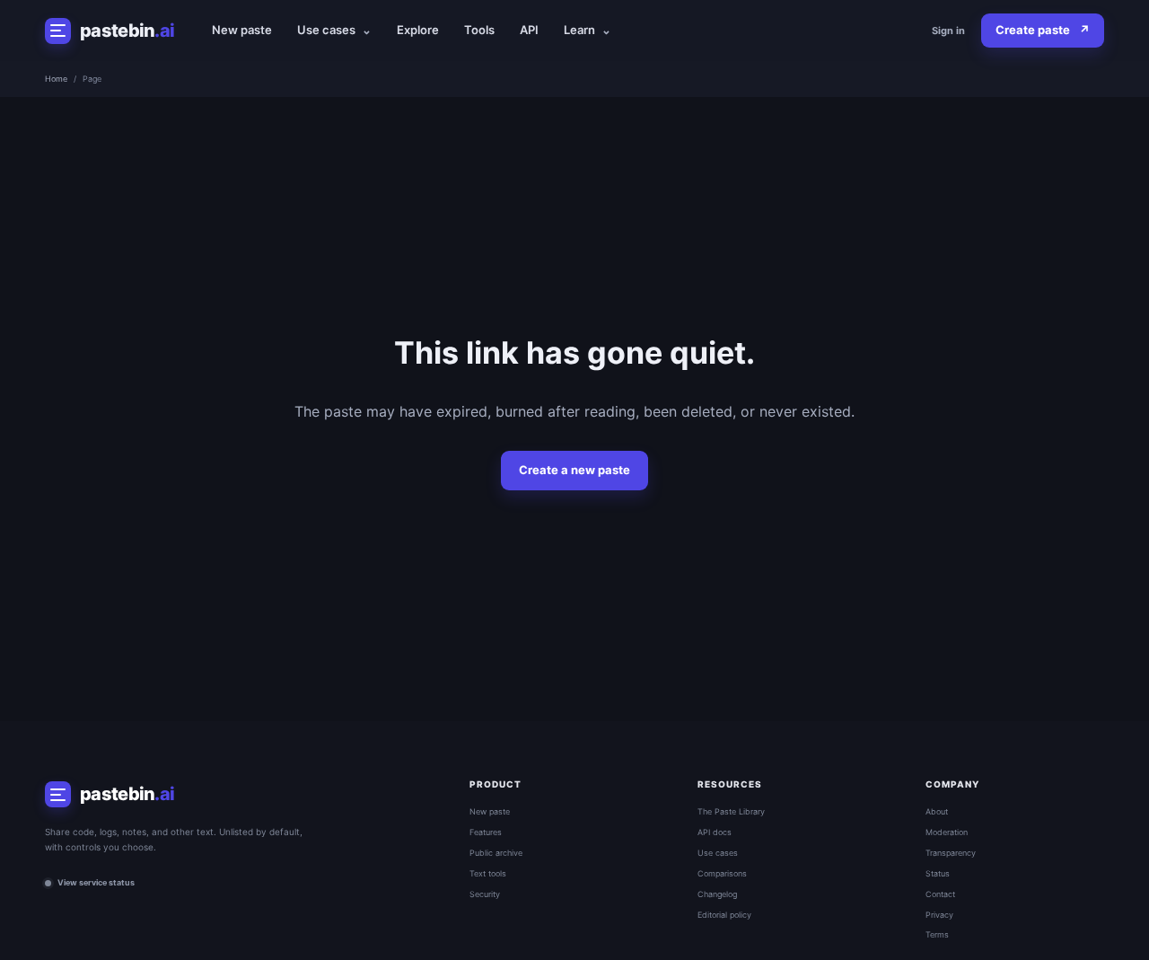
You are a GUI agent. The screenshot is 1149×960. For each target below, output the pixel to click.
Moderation (946, 832)
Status (937, 873)
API (529, 29)
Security (484, 894)
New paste (242, 29)
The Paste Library (731, 811)
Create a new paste (574, 469)
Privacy (939, 915)
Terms (937, 934)
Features (485, 832)
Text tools (487, 873)
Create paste (1043, 29)
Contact (940, 894)
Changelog (717, 894)
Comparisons (722, 873)
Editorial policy (724, 915)
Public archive (495, 853)
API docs (714, 832)
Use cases (334, 29)
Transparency (950, 853)
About (936, 811)
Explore (418, 29)
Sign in (948, 30)
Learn (587, 29)
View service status (96, 882)
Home (56, 79)
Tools (479, 29)
